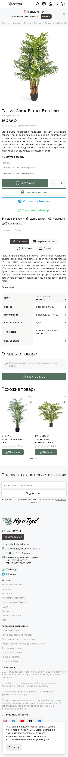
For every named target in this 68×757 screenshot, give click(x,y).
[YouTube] (22, 721)
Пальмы (38, 23)
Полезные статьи (11, 630)
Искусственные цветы (13, 597)
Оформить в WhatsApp (36, 210)
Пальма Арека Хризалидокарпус (44, 441)
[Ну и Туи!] (15, 4)
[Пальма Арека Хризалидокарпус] (50, 414)
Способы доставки (12, 652)
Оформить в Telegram (36, 201)
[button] (31, 458)
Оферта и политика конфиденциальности (24, 643)
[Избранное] (53, 183)
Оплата (47, 248)
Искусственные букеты (14, 602)
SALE (4, 620)
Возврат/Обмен (10, 661)
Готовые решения (11, 615)
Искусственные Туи (12, 584)
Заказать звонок (13, 536)
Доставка (27, 248)
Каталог (16, 23)
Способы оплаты (11, 657)
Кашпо (5, 606)
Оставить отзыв (34, 376)
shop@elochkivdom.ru (17, 544)
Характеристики (46, 241)
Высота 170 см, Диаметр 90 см (19, 173)
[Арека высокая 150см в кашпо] (17, 414)
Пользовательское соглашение (19, 639)
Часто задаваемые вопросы (17, 634)
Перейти (46, 16)
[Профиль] (50, 4)
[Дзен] (30, 721)
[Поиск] (37, 4)
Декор (5, 611)
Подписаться (34, 493)
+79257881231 (11, 531)
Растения (7, 593)
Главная (5, 23)
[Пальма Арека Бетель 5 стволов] (34, 66)
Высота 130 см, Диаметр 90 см (19, 167)
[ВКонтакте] (39, 721)
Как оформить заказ (13, 648)
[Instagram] (5, 721)
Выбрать (48, 451)
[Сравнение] (62, 183)
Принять (14, 747)
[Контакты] (44, 4)
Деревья (27, 23)
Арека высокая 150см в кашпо (14, 441)
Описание (21, 241)
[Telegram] (13, 721)
